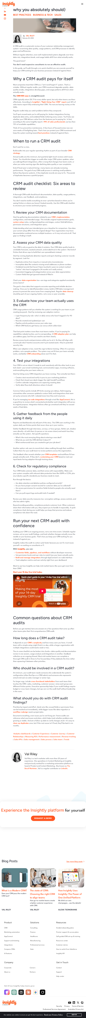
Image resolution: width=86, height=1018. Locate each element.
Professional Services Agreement (54, 1009)
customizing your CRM (49, 457)
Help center (60, 976)
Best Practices (22, 15)
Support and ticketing (11, 941)
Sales (57, 15)
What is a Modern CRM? (14, 891)
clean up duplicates (21, 723)
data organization (29, 280)
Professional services (37, 945)
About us (7, 972)
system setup (18, 222)
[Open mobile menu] (82, 4)
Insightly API (60, 953)
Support (59, 972)
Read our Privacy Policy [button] (53, 1015)
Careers (32, 968)
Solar (32, 949)
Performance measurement (49, 737)
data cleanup (68, 291)
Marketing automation (12, 932)
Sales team (57, 739)
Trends (66, 739)
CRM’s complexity (35, 643)
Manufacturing (35, 941)
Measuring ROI (31, 737)
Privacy (67, 1006)
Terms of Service (77, 1006)
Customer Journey (58, 734)
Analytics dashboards (22, 734)
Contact (59, 968)
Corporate (7, 968)
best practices (44, 133)
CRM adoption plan (61, 334)
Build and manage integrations (28, 558)
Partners (33, 972)
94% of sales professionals (54, 122)
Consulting (33, 928)
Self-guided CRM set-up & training (68, 936)
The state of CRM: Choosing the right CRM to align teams (42, 894)
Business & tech (43, 15)
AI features (8, 953)
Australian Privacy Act (75, 1009)
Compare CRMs (9, 949)
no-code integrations (36, 399)
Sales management (31, 739)
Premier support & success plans (67, 932)
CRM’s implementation (60, 217)
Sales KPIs (18, 739)
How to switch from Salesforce (66, 949)
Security (59, 1006)
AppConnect (65, 399)
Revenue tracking (69, 737)
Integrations (8, 945)
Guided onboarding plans (65, 928)
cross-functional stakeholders (43, 681)
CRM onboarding (34, 354)
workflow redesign (20, 712)
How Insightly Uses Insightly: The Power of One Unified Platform (70, 894)
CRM (5, 928)
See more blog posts (74, 862)
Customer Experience (40, 734)
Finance (33, 932)
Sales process (46, 739)
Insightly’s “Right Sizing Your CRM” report (49, 102)
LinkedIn (64, 768)
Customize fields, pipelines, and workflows (33, 553)
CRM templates (51, 454)
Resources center (62, 941)
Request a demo (43, 818)
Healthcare (34, 936)
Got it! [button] (74, 1015)
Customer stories (62, 945)
